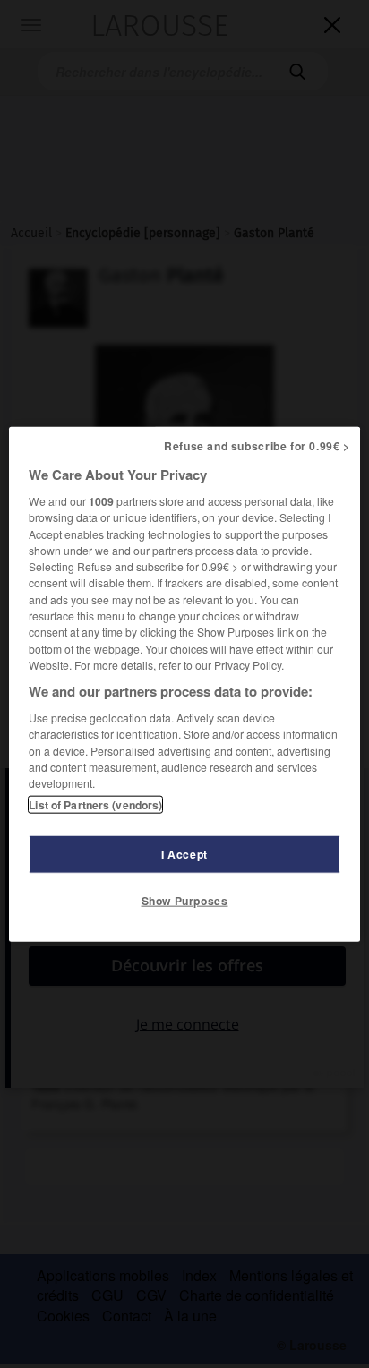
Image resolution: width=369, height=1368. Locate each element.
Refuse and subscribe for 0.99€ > (257, 446)
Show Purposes (185, 900)
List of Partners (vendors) (95, 804)
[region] (184, 684)
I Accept (184, 853)
